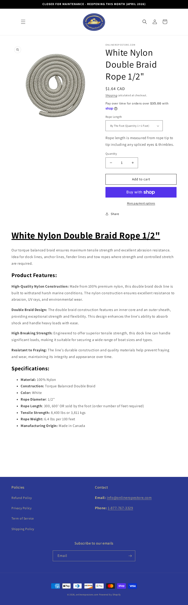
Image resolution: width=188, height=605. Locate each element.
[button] (23, 22)
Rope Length (113, 117)
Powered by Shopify (110, 594)
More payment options (141, 203)
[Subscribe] (130, 555)
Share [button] (115, 214)
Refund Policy (21, 498)
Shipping (111, 95)
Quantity (111, 154)
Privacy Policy (21, 508)
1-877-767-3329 (120, 508)
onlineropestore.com (87, 594)
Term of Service (22, 518)
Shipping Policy (22, 529)
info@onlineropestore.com (129, 497)
